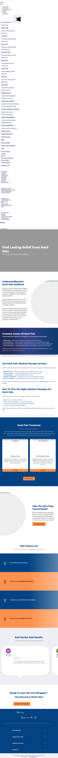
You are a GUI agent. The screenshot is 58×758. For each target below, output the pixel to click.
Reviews (3, 215)
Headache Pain (5, 182)
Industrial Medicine (6, 192)
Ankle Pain (4, 178)
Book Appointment (6, 22)
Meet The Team (5, 212)
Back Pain (3, 181)
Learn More (15, 470)
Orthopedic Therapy (6, 188)
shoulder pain (45, 381)
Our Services (5, 8)
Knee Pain (4, 174)
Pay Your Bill (4, 203)
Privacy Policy (4, 218)
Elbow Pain (4, 171)
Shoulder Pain (4, 175)
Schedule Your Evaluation (22, 704)
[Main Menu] (17, 19)
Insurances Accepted (6, 205)
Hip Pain (3, 179)
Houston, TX (4, 228)
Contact (3, 214)
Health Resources (5, 199)
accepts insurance (21, 405)
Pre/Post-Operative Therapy (8, 189)
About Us (15, 749)
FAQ (2, 206)
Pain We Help (5, 6)
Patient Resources (6, 9)
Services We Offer (17, 737)
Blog (2, 202)
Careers (4, 12)
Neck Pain (3, 177)
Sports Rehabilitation (6, 191)
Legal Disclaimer (5, 219)
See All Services (29, 478)
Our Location (5, 13)
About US (4, 10)
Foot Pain (3, 172)
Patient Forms (4, 198)
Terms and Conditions (6, 216)
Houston (10, 301)
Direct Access (4, 201)
